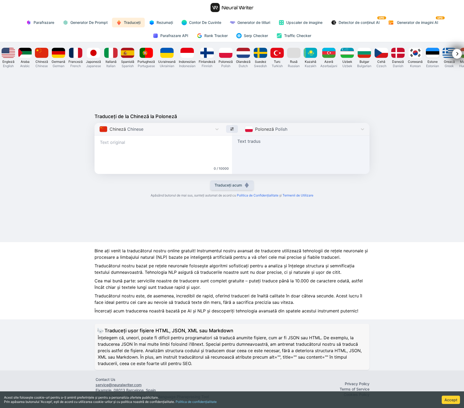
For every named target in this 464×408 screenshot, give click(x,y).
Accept (450, 400)
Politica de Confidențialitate (257, 195)
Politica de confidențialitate (196, 402)
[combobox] (100, 129)
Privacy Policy (357, 383)
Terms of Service (354, 389)
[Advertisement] (232, 90)
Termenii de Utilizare (297, 195)
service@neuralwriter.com (119, 384)
